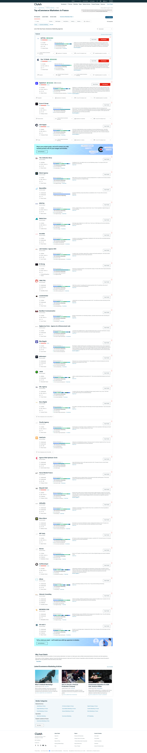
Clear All (51, 24)
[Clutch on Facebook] (35, 745)
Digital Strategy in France (92, 706)
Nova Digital (43, 402)
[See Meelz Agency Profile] (36, 173)
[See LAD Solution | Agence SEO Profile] (36, 249)
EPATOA (41, 203)
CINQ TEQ (42, 280)
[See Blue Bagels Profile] (36, 341)
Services (50, 21)
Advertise (96, 743)
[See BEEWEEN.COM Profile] (36, 610)
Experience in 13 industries (62, 53)
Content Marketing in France (93, 708)
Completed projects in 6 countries (101, 53)
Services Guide (53, 16)
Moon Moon (43, 518)
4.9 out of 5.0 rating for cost (81, 53)
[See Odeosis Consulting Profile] (36, 594)
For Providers (92, 1)
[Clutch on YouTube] (43, 745)
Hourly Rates (65, 21)
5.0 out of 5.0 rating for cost (81, 97)
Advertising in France (41, 706)
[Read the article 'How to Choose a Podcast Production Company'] (73, 682)
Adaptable (40, 97)
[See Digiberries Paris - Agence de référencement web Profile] (36, 326)
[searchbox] (41, 21)
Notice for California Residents (56, 750)
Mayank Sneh (43, 488)
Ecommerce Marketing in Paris (43, 721)
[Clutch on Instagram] (40, 745)
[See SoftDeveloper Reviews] (43, 565)
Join (111, 1)
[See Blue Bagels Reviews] (43, 343)
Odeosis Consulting (45, 594)
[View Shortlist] (97, 1)
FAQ (55, 746)
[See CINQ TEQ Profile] (36, 281)
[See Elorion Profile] (36, 549)
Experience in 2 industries (80, 118)
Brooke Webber (99, 688)
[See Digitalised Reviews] (43, 84)
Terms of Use (65, 750)
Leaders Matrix (45, 16)
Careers (56, 738)
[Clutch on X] (38, 745)
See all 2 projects (75, 134)
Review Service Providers (80, 738)
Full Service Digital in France (68, 706)
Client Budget (57, 21)
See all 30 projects (77, 70)
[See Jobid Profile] (36, 372)
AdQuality (42, 503)
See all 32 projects (77, 47)
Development (63, 4)
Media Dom (42, 218)
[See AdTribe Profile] (38, 38)
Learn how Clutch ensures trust (101, 11)
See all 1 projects (75, 350)
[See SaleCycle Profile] (36, 438)
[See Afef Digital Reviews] (43, 126)
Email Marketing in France (42, 711)
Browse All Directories (79, 735)
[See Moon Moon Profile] (36, 518)
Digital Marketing (40, 692)
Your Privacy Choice (44, 750)
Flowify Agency (44, 422)
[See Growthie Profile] (36, 234)
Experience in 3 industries (61, 97)
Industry (72, 21)
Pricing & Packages (95, 4)
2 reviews (48, 126)
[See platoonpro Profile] (36, 356)
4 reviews (48, 84)
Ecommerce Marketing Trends (66, 16)
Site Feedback (37, 740)
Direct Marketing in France (92, 711)
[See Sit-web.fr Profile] (36, 625)
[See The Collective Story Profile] (36, 158)
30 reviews (49, 61)
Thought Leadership (102, 694)
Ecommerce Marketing (66, 716)
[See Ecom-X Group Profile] (36, 104)
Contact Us (37, 742)
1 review (47, 343)
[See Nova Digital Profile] (36, 402)
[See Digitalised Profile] (36, 83)
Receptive (41, 74)
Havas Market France (46, 473)
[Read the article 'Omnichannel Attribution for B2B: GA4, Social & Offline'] (100, 682)
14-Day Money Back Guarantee (81, 741)
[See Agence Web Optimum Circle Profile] (36, 458)
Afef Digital (42, 125)
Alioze (41, 579)
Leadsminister (43, 296)
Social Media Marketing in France (69, 708)
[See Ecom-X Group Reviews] (43, 105)
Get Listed (96, 735)
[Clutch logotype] (38, 4)
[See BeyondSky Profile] (36, 188)
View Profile (93, 39)
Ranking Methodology (59, 743)
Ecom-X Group (43, 103)
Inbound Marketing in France (68, 711)
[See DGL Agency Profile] (36, 387)
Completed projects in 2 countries (101, 74)
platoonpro (42, 356)
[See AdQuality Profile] (36, 503)
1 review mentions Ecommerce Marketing (44, 53)
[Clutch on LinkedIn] (45, 745)
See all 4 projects (75, 93)
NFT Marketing (90, 716)
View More (39, 725)
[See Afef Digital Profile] (36, 125)
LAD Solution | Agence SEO (47, 249)
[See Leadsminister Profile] (36, 296)
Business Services (86, 4)
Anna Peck (47, 686)
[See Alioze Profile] (36, 579)
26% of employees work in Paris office (44, 452)
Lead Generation (48, 692)
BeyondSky (42, 188)
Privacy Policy (37, 750)
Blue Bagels (43, 341)
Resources (103, 4)
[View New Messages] (100, 1)
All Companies (37, 16)
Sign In (106, 1)
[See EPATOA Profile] (36, 203)
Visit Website (103, 39)
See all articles (110, 666)
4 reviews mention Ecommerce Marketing (81, 75)
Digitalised (42, 83)
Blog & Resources (78, 743)
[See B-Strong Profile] (36, 264)
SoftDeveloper (43, 564)
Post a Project (110, 4)
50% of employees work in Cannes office (45, 416)
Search (73, 1)
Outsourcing (74, 694)
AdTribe (43, 38)
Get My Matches (41, 151)
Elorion (41, 549)
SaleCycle (42, 437)
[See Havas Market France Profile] (36, 473)
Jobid (41, 371)
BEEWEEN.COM (44, 609)
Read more (74, 164)
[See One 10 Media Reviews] (44, 61)
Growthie (42, 233)
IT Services (70, 4)
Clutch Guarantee (97, 741)
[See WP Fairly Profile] (36, 534)
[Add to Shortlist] (110, 37)
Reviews (78, 21)
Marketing (75, 4)
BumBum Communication (47, 311)
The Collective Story (45, 158)
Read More (38, 661)
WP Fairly (42, 533)
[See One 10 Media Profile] (38, 59)
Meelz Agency (43, 173)
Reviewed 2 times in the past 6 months (63, 75)
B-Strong (42, 264)
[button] (51, 21)
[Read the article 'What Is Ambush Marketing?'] (46, 682)
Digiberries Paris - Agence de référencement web (54, 326)
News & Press (57, 741)
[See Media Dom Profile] (36, 219)
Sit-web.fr (42, 624)
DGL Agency (43, 387)
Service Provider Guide (98, 746)
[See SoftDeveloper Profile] (36, 564)
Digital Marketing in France (42, 708)
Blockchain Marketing (41, 716)
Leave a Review (85, 1)
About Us (56, 735)
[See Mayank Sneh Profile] (36, 488)
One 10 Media (45, 59)
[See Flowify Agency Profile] (36, 422)
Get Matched (109, 17)
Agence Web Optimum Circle (48, 457)
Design (80, 4)
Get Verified (96, 738)
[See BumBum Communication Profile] (36, 311)
